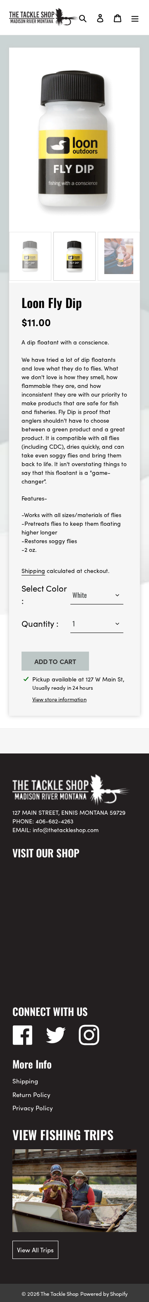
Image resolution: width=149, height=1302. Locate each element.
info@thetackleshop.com (66, 829)
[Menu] (135, 17)
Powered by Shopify (103, 1293)
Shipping (33, 570)
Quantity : (40, 623)
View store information (59, 699)
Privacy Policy (32, 1107)
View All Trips (35, 1249)
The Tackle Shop (60, 1293)
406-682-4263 (54, 821)
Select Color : (44, 594)
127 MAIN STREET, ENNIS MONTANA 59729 (68, 812)
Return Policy (31, 1094)
